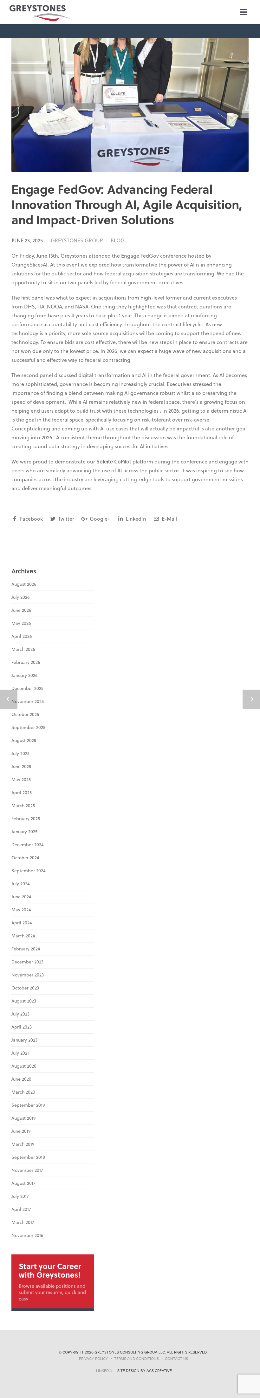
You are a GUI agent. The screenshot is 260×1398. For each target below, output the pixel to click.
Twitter (65, 518)
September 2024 (28, 871)
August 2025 (23, 740)
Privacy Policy (93, 1358)
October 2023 (25, 988)
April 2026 (21, 636)
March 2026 (23, 649)
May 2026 (21, 623)
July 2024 (20, 884)
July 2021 (20, 1053)
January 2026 (24, 675)
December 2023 (27, 962)
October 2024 (25, 857)
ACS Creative (159, 1370)
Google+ (99, 518)
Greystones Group (77, 240)
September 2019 (28, 1105)
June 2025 (21, 766)
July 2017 (20, 1196)
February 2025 (25, 818)
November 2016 (27, 1235)
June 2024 (21, 897)
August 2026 (23, 584)
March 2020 (23, 1092)
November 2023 (27, 975)
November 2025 (27, 701)
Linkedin (104, 1370)
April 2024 (21, 923)
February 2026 (25, 662)
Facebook (31, 518)
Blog (118, 240)
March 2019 (22, 1144)
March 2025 (23, 805)
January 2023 (24, 1040)
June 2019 (20, 1131)
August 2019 (23, 1118)
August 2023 (23, 1001)
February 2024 (25, 949)
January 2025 (24, 831)
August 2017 (23, 1183)
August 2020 (23, 1066)
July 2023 (20, 1014)
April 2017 (21, 1209)
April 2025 (21, 792)
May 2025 (21, 779)
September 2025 (28, 727)
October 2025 (25, 714)
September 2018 (28, 1157)
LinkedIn (135, 518)
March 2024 (23, 936)
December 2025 (27, 688)
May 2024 (21, 910)
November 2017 (27, 1170)
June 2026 (21, 610)
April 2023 (21, 1027)
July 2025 (20, 753)
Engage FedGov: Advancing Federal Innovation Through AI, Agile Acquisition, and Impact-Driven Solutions (126, 204)
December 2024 (27, 844)
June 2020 (21, 1079)
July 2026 (20, 597)
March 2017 (22, 1222)
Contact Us (176, 1358)
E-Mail (168, 518)
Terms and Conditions (136, 1358)
